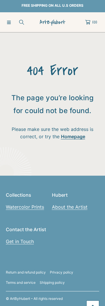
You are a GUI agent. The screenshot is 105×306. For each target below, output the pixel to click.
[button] (8, 22)
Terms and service (21, 282)
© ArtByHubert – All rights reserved (34, 298)
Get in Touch (20, 241)
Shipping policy (52, 282)
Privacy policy (61, 272)
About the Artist (70, 207)
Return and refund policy (26, 272)
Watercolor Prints (25, 207)
